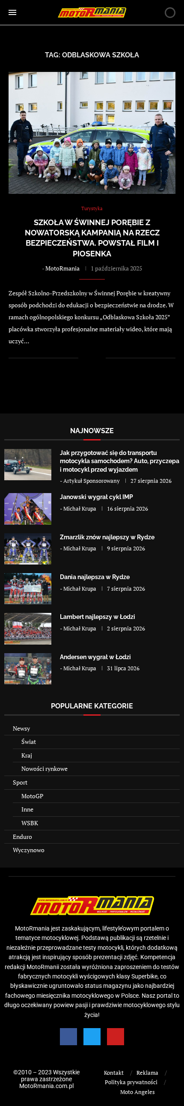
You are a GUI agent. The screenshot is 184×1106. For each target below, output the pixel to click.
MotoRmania (62, 268)
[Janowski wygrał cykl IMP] (27, 508)
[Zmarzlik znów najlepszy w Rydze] (27, 549)
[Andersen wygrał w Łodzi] (27, 668)
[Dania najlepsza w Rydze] (27, 588)
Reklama (147, 1072)
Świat (28, 741)
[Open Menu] (12, 12)
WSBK (29, 823)
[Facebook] (68, 1036)
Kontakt (114, 1072)
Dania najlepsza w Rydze (95, 577)
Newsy (21, 728)
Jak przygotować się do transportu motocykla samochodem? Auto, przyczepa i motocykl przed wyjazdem (119, 461)
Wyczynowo (29, 850)
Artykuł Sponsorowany (91, 481)
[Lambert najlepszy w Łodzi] (27, 628)
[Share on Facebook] (90, 358)
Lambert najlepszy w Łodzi (97, 616)
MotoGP (32, 796)
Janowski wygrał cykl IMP (96, 497)
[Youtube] (115, 1036)
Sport (20, 782)
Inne (27, 809)
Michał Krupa (79, 508)
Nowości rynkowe (44, 768)
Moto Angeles (137, 1092)
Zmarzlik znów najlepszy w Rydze (107, 537)
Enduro (22, 836)
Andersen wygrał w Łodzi (95, 657)
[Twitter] (92, 1036)
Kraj (26, 755)
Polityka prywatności (131, 1082)
